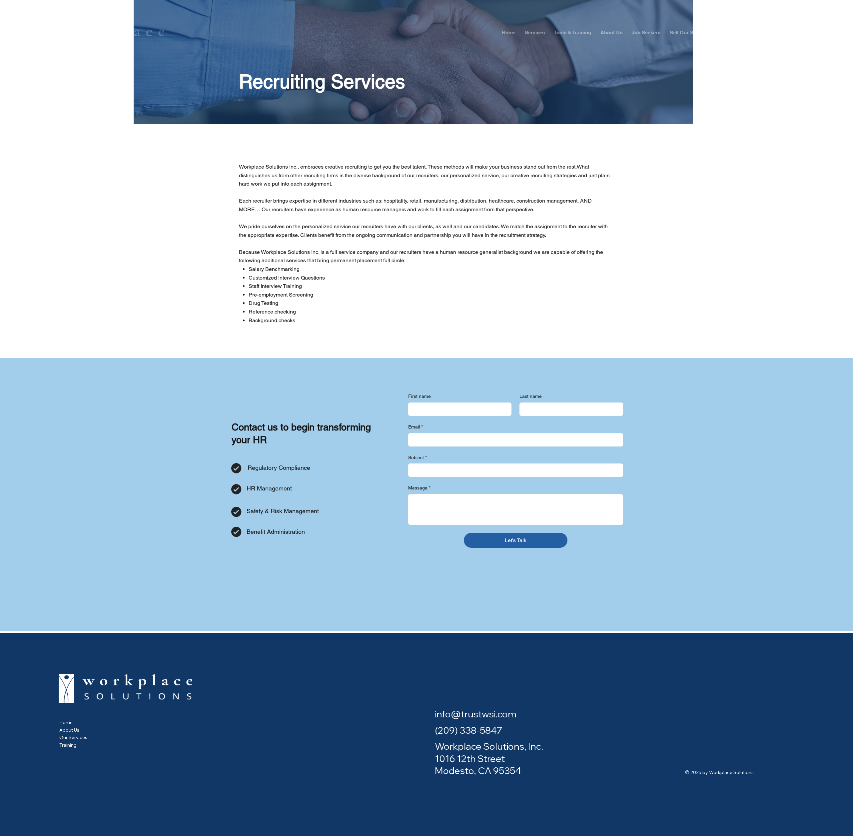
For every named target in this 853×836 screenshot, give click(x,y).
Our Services (73, 737)
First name (419, 396)
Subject (417, 457)
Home (66, 722)
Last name (530, 396)
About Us (69, 730)
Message (419, 487)
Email (415, 426)
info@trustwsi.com (475, 714)
